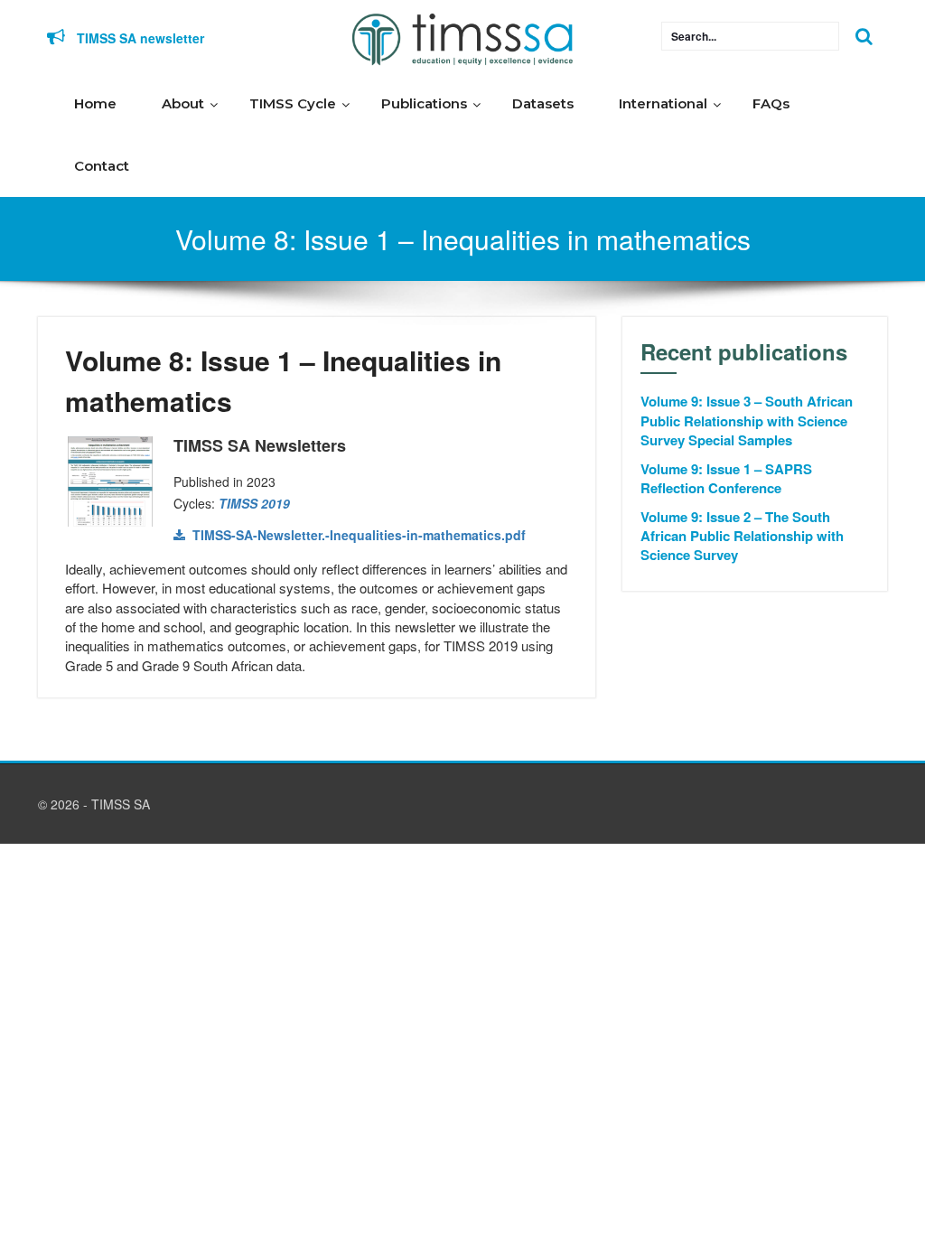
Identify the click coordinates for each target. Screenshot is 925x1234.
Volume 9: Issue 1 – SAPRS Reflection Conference (726, 479)
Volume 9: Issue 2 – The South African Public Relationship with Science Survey (742, 537)
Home (95, 103)
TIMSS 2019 (254, 503)
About (183, 103)
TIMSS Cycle (292, 103)
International (663, 103)
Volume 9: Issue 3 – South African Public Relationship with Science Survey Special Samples (746, 421)
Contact (101, 165)
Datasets (543, 103)
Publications (424, 103)
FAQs (771, 103)
